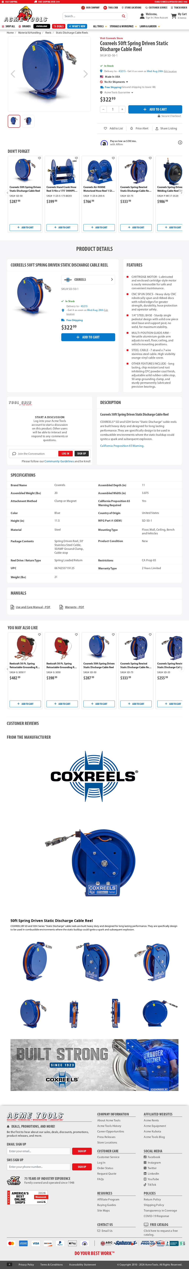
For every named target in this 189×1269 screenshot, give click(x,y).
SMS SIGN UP (15, 1160)
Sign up (81, 453)
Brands (26, 26)
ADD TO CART (158, 109)
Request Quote (106, 1173)
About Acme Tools (108, 1120)
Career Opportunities (110, 1131)
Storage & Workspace (122, 26)
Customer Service (108, 1157)
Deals (60, 26)
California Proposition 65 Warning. (122, 446)
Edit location (170, 71)
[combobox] (95, 16)
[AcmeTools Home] (25, 13)
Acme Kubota (152, 1131)
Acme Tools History (109, 1126)
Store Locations (107, 1142)
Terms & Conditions (51, 1264)
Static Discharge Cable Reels (72, 32)
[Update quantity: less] (103, 109)
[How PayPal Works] (60, 1243)
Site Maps (103, 1210)
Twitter (152, 1168)
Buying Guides (106, 1205)
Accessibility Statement (82, 1264)
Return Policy (152, 1199)
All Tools (98, 26)
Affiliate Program (108, 1199)
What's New (78, 26)
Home (10, 32)
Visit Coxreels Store (111, 38)
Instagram (154, 1162)
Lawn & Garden (148, 26)
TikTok (151, 1184)
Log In (101, 1162)
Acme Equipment (155, 1126)
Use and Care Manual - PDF (33, 607)
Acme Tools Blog (154, 1137)
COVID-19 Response (156, 1216)
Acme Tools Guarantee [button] (117, 92)
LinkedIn (153, 1173)
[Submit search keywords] (123, 16)
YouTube (153, 1179)
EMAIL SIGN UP (16, 1144)
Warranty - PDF (74, 607)
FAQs (100, 1179)
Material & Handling (29, 32)
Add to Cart (27, 227)
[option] (14, 121)
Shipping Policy (154, 1205)
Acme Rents (151, 1120)
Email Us (106, 1231)
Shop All (10, 26)
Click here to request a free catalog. (161, 1232)
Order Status (105, 1168)
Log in (65, 453)
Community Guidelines (59, 461)
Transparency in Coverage (160, 1210)
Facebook (153, 1157)
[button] (154, 16)
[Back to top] (9, 1264)
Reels (48, 32)
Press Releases (106, 1137)
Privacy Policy (26, 1264)
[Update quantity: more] (122, 109)
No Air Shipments (114, 81)
